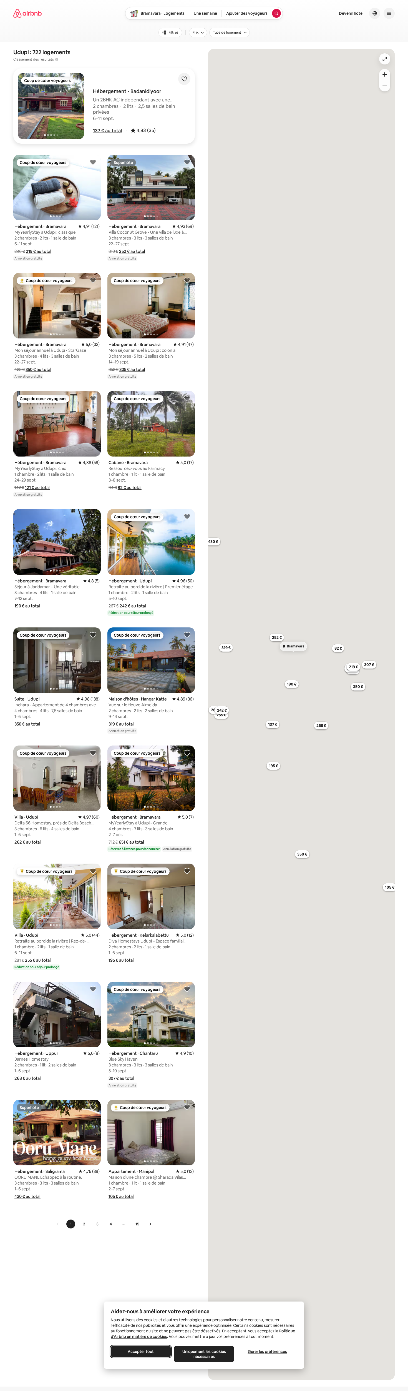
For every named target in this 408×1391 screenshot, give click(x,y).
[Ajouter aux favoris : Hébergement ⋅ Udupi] (187, 516)
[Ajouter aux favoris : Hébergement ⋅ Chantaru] (187, 988)
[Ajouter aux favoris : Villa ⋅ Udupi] (93, 752)
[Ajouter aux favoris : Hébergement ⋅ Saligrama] (93, 1107)
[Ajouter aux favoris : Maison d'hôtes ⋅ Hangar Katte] (187, 634)
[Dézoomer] (384, 74)
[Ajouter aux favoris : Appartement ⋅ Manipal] (187, 1107)
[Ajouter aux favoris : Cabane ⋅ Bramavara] (187, 398)
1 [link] (71, 1224)
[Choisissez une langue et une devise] (374, 13)
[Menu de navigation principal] (389, 13)
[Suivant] (150, 1224)
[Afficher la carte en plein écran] (384, 58)
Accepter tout (141, 1351)
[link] (58, 1224)
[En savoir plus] (56, 59)
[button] (107, 131)
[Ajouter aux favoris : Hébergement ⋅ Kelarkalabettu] (187, 870)
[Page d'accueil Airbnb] (27, 13)
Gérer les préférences (267, 1351)
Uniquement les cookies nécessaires (204, 1354)
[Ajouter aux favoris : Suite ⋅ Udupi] (93, 634)
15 (137, 1224)
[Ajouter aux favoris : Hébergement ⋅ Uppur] (93, 988)
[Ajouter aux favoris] (184, 79)
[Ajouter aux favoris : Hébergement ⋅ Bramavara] (93, 162)
